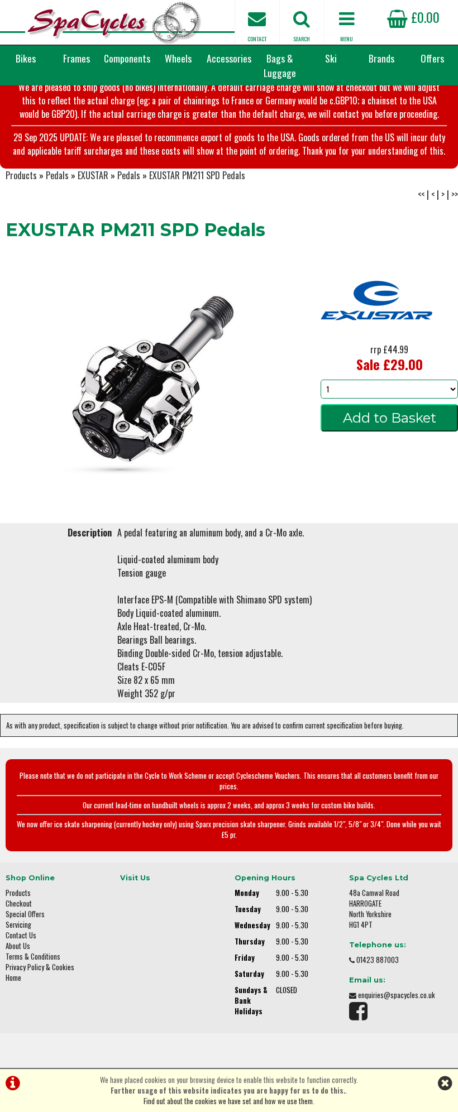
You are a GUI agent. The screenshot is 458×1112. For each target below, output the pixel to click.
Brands (381, 58)
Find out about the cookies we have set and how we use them (228, 1101)
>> (454, 194)
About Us (18, 946)
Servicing (18, 924)
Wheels (178, 58)
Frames (76, 58)
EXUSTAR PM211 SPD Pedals (197, 175)
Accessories (229, 58)
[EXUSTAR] (376, 338)
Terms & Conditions (33, 956)
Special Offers (25, 914)
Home (13, 977)
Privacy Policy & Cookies (40, 967)
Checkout (19, 903)
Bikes (26, 58)
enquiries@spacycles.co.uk (396, 995)
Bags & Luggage (280, 65)
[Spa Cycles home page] (114, 22)
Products (21, 175)
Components (127, 58)
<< (421, 194)
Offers (432, 58)
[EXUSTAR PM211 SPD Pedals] (153, 372)
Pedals (57, 175)
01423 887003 (377, 960)
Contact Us (21, 935)
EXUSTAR (93, 175)
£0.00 (424, 17)
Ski (331, 58)
